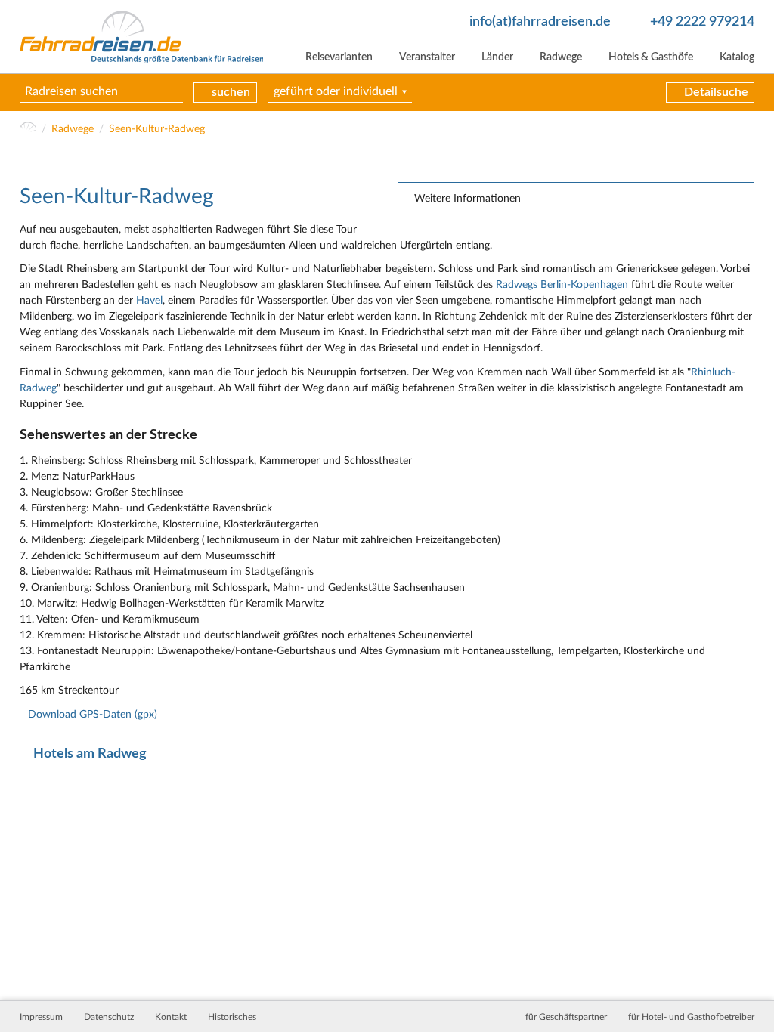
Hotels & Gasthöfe (650, 57)
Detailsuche (716, 92)
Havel (149, 300)
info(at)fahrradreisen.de (540, 21)
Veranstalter (427, 57)
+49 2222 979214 (702, 21)
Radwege (561, 57)
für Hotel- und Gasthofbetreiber (691, 1016)
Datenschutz (109, 1016)
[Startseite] (28, 129)
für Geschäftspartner (566, 1016)
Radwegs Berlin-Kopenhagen (562, 285)
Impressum (41, 1016)
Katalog (737, 57)
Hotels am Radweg (90, 753)
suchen (231, 92)
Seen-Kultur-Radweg (157, 129)
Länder (497, 57)
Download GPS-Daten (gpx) (92, 714)
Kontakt (171, 1016)
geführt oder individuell (336, 91)
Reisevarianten (339, 57)
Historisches (232, 1016)
